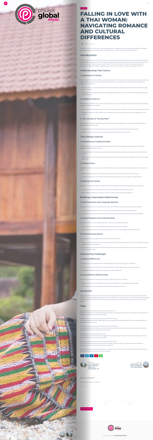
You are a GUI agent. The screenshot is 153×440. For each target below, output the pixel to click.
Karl (86, 44)
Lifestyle (84, 8)
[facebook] (8, 436)
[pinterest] (19, 436)
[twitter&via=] (12, 436)
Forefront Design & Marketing (120, 435)
